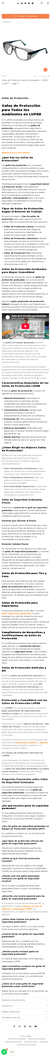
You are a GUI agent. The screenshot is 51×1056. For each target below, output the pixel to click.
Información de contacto (27, 1045)
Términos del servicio (13, 1042)
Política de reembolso (17, 1039)
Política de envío (30, 1042)
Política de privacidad (36, 1039)
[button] (42, 3)
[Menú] (3, 3)
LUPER (28, 1036)
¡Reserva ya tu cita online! (16, 152)
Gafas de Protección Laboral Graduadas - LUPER (25, 80)
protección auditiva (26, 742)
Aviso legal (44, 1042)
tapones (43, 742)
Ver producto (45, 70)
